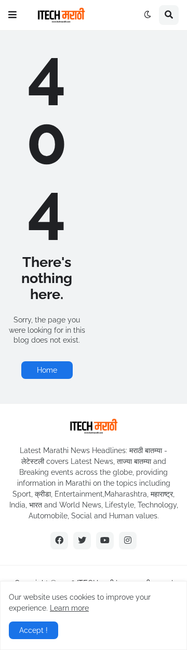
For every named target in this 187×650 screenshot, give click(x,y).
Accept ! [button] (33, 630)
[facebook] (59, 540)
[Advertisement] (140, 83)
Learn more (69, 608)
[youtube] (105, 540)
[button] (12, 15)
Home (47, 370)
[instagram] (128, 540)
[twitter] (82, 540)
